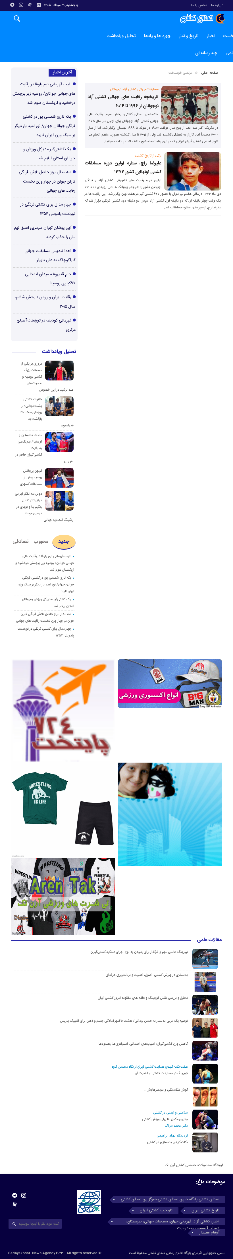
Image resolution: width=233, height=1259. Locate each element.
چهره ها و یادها (157, 36)
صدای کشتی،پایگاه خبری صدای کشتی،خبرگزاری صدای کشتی (170, 1199)
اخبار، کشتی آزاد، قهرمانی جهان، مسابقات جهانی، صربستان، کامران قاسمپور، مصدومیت (172, 1221)
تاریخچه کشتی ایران (156, 1210)
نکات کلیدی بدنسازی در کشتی (167, 1142)
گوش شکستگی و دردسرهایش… (166, 1090)
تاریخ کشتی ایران (205, 1210)
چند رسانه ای (206, 53)
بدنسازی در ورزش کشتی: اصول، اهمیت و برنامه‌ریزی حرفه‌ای (147, 975)
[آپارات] (30, 5)
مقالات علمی (209, 940)
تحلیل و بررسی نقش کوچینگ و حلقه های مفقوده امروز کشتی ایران (143, 998)
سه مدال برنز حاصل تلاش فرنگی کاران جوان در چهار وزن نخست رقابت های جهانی (47, 181)
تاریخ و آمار (188, 36)
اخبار (211, 36)
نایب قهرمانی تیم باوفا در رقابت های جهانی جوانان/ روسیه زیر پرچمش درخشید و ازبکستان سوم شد (44, 93)
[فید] (39, 5)
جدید (63, 542)
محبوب (41, 542)
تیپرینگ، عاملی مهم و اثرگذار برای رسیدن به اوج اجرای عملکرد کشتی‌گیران (139, 952)
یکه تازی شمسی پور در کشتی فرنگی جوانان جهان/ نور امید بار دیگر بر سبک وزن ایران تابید (45, 126)
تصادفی (21, 542)
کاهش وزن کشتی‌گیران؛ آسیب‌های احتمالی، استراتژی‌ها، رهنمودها (143, 1044)
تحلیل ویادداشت (121, 36)
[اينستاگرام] (21, 5)
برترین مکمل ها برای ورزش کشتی (165, 1119)
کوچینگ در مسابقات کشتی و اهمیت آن (161, 1073)
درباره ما (217, 5)
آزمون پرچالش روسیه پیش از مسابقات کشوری (31, 477)
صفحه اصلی (209, 73)
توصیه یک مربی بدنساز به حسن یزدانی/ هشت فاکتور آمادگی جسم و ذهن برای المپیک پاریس (123, 1021)
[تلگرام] (12, 5)
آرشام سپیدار (209, 1232)
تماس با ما (199, 5)
